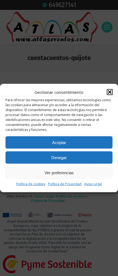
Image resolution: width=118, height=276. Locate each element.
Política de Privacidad (65, 184)
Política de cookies (30, 184)
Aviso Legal (93, 184)
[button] (110, 92)
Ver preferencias (59, 172)
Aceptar (59, 142)
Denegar (59, 157)
